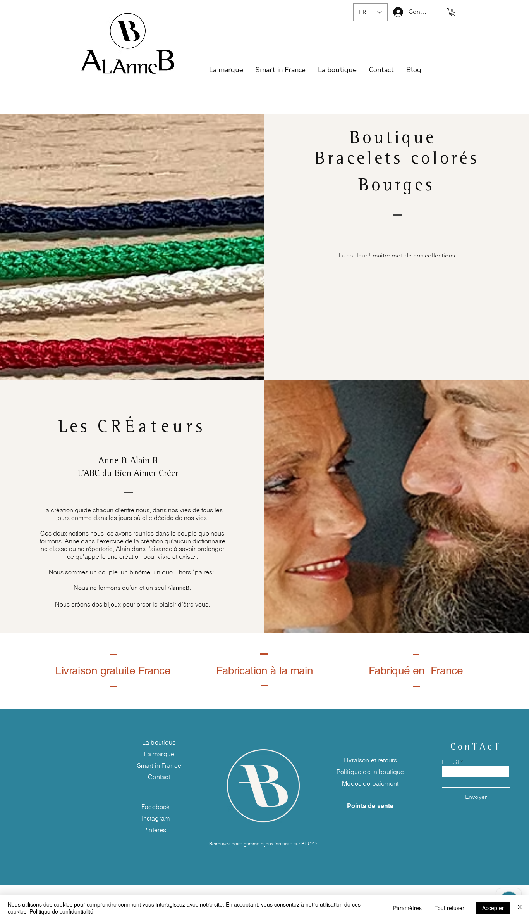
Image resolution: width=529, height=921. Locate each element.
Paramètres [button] (407, 908)
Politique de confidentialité (61, 911)
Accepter (493, 908)
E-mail (450, 762)
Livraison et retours (370, 760)
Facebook (155, 806)
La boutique (159, 742)
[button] (452, 12)
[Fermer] (519, 908)
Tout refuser (449, 908)
